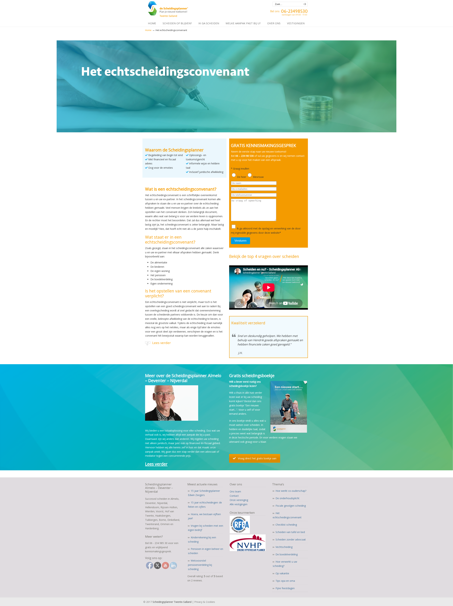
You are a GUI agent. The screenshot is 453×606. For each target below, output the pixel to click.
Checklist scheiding (286, 524)
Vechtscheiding (284, 547)
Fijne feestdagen (285, 588)
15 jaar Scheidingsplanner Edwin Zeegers (204, 493)
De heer (241, 177)
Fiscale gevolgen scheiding (291, 505)
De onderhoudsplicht (287, 498)
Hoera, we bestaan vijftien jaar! (204, 516)
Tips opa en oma (285, 580)
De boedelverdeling (287, 554)
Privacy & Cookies (204, 602)
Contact (234, 495)
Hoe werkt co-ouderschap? (291, 490)
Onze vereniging (239, 500)
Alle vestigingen (238, 504)
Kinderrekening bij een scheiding (202, 539)
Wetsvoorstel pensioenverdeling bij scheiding (200, 565)
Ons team (235, 491)
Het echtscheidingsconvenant (287, 515)
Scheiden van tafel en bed (290, 532)
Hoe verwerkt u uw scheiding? (285, 564)
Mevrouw (258, 177)
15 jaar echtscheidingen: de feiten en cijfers (205, 504)
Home (148, 30)
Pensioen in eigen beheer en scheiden (205, 551)
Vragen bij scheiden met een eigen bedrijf (205, 528)
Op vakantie (282, 573)
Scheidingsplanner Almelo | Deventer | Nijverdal (168, 10)
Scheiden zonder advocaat (291, 539)
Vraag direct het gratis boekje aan (257, 458)
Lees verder (161, 342)
